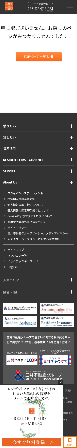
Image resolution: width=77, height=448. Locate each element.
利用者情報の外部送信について (27, 222)
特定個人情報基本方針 (21, 199)
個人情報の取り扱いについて (25, 205)
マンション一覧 (17, 255)
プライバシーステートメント (25, 193)
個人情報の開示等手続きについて (28, 210)
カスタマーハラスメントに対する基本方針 (34, 239)
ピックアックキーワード (23, 261)
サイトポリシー (17, 228)
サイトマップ (16, 250)
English (13, 267)
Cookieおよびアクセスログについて (30, 216)
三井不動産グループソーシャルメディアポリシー (38, 233)
